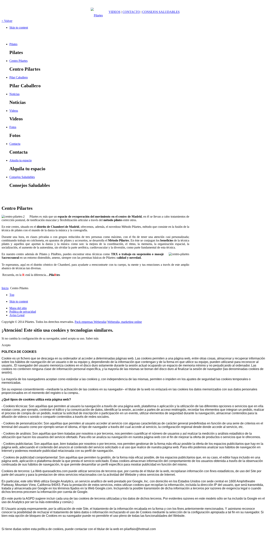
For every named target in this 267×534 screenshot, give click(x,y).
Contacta (14, 143)
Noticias (14, 94)
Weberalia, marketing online (124, 321)
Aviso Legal (16, 315)
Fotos (12, 127)
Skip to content (18, 27)
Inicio (5, 288)
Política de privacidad (22, 311)
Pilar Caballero (18, 77)
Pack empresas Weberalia (90, 321)
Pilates (13, 44)
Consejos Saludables (22, 177)
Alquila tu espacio (20, 160)
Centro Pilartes (18, 60)
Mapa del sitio (18, 308)
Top (11, 294)
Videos (13, 110)
